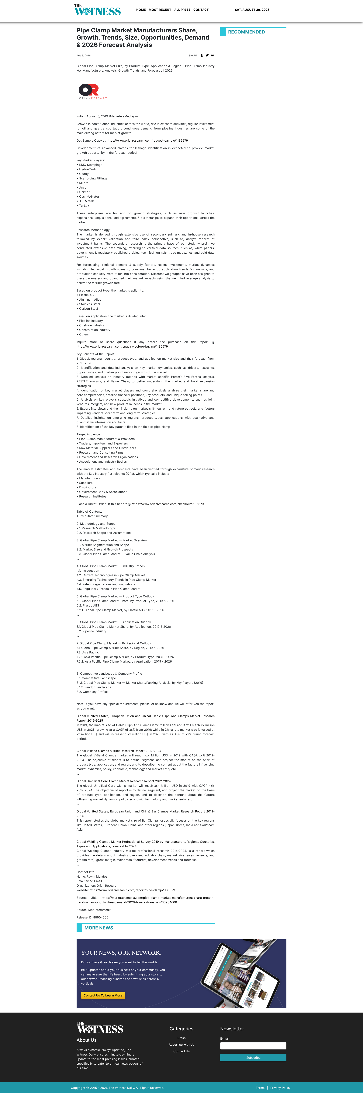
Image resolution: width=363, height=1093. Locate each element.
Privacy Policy (280, 1088)
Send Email (94, 881)
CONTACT (201, 10)
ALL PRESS (182, 10)
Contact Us (181, 1051)
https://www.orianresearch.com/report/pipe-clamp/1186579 (132, 890)
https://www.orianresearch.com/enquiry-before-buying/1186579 (122, 346)
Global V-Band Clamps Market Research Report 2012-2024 (119, 751)
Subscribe (253, 1057)
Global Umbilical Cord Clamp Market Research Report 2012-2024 (124, 781)
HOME (141, 10)
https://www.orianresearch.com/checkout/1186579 (168, 504)
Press (182, 1038)
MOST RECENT (160, 10)
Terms (260, 1088)
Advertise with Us (181, 1044)
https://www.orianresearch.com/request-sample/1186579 (147, 140)
